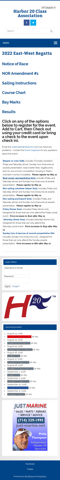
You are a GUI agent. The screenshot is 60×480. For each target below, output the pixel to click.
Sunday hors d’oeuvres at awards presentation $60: (29, 233)
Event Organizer (32, 150)
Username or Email (13, 268)
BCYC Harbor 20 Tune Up (19, 336)
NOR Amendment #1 (20, 73)
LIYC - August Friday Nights (20, 368)
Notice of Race (15, 64)
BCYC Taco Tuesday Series (20, 349)
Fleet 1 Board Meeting (17, 387)
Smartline (42, 476)
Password (8, 276)
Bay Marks (11, 102)
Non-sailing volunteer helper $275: (20, 188)
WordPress (29, 476)
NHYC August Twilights (18, 362)
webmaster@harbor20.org (24, 147)
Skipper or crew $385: (14, 161)
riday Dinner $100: (13, 209)
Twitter (30, 469)
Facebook (30, 464)
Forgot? (16, 286)
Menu (6, 43)
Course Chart (14, 92)
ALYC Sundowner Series (18, 343)
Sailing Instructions (19, 83)
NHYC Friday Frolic (16, 394)
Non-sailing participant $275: (17, 199)
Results (8, 111)
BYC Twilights (13, 356)
